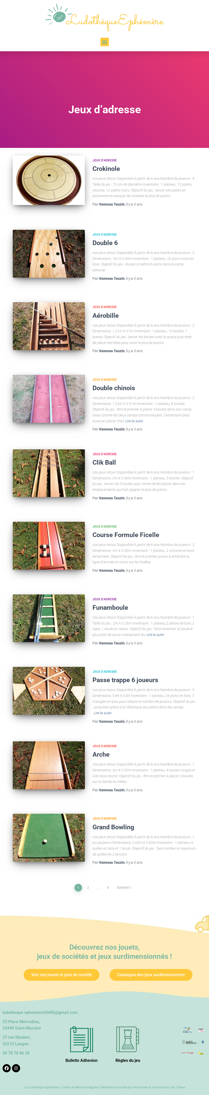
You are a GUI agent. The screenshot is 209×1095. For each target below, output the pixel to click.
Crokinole (106, 168)
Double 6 (105, 243)
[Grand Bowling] (49, 838)
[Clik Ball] (49, 473)
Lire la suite (134, 421)
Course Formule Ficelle (126, 535)
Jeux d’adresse (105, 160)
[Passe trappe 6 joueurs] (49, 691)
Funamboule (110, 607)
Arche (101, 754)
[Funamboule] (49, 618)
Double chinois (114, 388)
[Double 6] (49, 254)
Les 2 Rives (177, 1087)
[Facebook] (7, 1068)
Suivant (123, 887)
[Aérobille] (49, 326)
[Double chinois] (49, 399)
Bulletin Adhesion (82, 1060)
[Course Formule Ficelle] (49, 546)
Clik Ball (104, 462)
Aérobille (106, 315)
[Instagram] (16, 1068)
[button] (104, 42)
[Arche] (49, 765)
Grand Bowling (113, 827)
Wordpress (140, 1087)
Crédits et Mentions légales (79, 1087)
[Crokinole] (49, 180)
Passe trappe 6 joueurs (125, 680)
